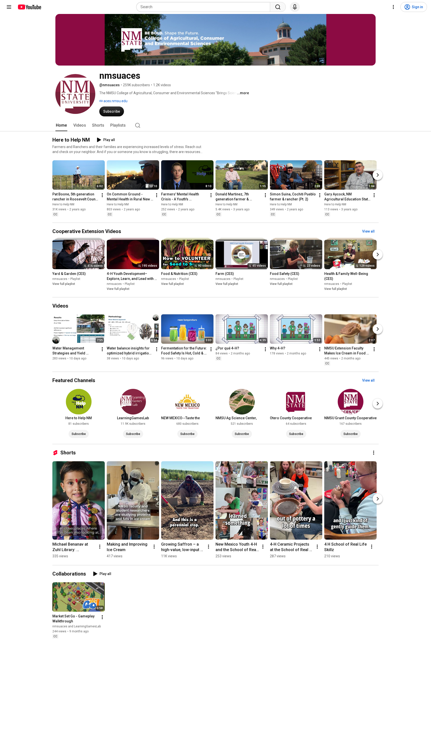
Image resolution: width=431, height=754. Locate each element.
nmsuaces (59, 279)
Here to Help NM (63, 204)
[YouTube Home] (29, 7)
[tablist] (215, 125)
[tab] (61, 125)
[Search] (278, 7)
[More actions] (102, 195)
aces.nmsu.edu (115, 101)
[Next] (378, 175)
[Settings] (393, 7)
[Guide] (9, 7)
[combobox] (204, 7)
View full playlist (63, 284)
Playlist (75, 279)
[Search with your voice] (295, 7)
